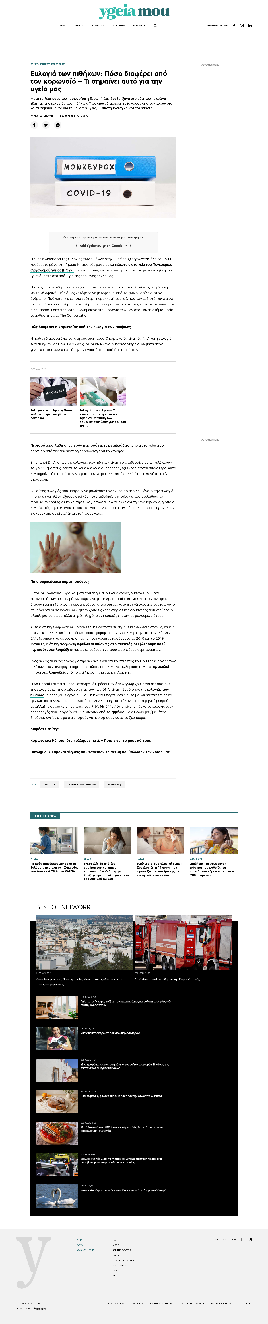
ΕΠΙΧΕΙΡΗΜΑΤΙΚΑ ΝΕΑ (123, 1260)
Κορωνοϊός (114, 784)
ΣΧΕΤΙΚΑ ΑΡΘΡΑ (45, 816)
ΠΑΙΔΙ (115, 1270)
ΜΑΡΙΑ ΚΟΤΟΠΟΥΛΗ (41, 115)
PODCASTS (139, 25)
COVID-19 (50, 784)
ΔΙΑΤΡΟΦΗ (119, 25)
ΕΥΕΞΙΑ (78, 25)
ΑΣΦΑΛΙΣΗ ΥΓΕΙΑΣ (85, 1250)
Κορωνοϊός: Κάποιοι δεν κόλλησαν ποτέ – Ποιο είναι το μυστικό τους (90, 740)
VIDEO (116, 1245)
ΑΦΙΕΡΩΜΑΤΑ (119, 1265)
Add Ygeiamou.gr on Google (101, 246)
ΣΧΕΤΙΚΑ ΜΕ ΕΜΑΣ (117, 1303)
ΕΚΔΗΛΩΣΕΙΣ (119, 1255)
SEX (114, 1275)
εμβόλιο (118, 712)
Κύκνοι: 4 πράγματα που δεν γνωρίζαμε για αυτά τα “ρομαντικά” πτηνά (123, 1190)
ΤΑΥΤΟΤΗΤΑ (137, 1303)
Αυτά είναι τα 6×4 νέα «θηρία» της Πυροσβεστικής (167, 979)
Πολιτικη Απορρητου (160, 1303)
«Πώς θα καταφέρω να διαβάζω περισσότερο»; (110, 1033)
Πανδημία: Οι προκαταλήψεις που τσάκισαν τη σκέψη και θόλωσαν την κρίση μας (100, 752)
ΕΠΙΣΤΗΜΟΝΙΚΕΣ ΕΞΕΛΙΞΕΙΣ (47, 64)
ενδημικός (130, 666)
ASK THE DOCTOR (122, 1250)
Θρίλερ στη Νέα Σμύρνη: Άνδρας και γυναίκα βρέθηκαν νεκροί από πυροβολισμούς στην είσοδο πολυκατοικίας (121, 1160)
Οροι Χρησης (244, 1303)
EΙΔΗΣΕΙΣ (117, 1240)
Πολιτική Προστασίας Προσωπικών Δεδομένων (205, 1303)
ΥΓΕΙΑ (62, 25)
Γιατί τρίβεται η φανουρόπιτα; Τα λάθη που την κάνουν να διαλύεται (121, 1096)
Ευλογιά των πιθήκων (82, 784)
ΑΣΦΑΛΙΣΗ (98, 25)
